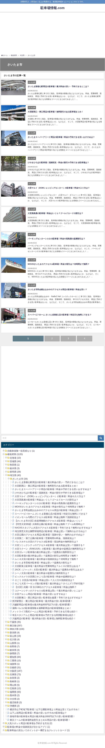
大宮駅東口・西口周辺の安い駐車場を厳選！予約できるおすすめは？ (49, 597)
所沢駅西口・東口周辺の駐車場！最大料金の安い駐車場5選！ (42, 601)
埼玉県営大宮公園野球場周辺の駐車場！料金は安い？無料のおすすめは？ (51, 531)
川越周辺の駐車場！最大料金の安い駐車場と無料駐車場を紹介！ (44, 618)
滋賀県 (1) (15, 664)
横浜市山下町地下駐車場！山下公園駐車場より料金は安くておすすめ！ (45, 709)
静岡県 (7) (15, 653)
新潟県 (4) (15, 632)
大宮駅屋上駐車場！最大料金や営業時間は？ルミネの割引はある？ (47, 566)
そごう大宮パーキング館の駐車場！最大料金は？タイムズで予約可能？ (50, 583)
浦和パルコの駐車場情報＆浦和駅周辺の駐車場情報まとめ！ (41, 608)
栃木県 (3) (15, 468)
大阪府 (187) (16, 671)
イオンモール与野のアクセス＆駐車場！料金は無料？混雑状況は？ (47, 517)
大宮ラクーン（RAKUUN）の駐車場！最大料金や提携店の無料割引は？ (50, 549)
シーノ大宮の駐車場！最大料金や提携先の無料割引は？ (42, 573)
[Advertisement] (52, 34)
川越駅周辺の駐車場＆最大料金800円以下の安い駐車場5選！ (42, 604)
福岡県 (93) (15, 692)
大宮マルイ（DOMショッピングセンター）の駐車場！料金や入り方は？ (59, 188)
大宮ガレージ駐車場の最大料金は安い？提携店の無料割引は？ (45, 552)
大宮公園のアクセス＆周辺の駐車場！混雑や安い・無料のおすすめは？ (50, 535)
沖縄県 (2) (15, 706)
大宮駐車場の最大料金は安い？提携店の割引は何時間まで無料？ (46, 556)
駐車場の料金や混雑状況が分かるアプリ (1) (28, 727)
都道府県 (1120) (15, 454)
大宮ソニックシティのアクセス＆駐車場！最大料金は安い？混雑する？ (50, 545)
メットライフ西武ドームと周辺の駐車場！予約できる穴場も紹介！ (45, 611)
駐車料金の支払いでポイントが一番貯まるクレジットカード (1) (38, 730)
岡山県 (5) (15, 685)
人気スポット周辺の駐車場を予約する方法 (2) (29, 723)
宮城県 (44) (15, 461)
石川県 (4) (15, 639)
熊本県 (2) (15, 695)
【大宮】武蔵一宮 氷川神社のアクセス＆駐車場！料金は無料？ (46, 587)
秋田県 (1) (15, 465)
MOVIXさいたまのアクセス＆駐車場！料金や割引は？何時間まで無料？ (58, 264)
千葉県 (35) (15, 622)
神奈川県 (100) (17, 629)
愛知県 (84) (15, 657)
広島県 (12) (15, 688)
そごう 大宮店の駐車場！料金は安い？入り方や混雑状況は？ (44, 580)
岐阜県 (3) (15, 650)
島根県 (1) (15, 681)
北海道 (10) (15, 458)
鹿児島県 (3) (16, 702)
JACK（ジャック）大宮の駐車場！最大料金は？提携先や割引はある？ (49, 569)
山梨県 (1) (15, 643)
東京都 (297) (16, 625)
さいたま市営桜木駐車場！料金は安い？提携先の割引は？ (43, 563)
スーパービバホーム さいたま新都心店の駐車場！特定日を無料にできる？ (59, 315)
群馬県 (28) (15, 472)
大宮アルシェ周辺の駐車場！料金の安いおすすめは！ (41, 594)
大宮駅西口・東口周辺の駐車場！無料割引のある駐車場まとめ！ (55, 112)
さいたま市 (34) (20, 479)
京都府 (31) (15, 667)
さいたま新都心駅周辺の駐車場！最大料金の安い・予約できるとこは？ (58, 86)
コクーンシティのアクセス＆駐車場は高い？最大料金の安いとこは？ (49, 590)
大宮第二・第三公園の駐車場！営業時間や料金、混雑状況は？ (45, 538)
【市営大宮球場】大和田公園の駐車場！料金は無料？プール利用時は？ (50, 524)
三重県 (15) (15, 660)
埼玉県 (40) (15, 475)
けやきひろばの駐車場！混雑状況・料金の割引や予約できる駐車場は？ (58, 162)
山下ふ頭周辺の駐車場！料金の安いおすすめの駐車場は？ (38, 713)
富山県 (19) (15, 636)
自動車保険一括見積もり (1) (21, 451)
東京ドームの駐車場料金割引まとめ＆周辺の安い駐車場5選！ (40, 720)
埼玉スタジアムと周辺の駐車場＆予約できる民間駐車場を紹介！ (44, 615)
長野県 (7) (15, 646)
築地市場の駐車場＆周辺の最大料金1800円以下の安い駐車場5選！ (42, 716)
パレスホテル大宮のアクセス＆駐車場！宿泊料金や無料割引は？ (46, 541)
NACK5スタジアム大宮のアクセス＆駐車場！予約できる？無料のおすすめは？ (53, 528)
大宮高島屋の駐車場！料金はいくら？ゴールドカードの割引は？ (55, 213)
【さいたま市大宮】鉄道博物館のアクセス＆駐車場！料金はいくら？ (49, 521)
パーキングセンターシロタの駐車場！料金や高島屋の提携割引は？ (56, 239)
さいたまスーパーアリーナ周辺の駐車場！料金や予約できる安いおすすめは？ (61, 137)
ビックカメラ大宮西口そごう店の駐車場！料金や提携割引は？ (45, 576)
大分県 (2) (15, 699)
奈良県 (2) (15, 678)
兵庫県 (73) (15, 674)
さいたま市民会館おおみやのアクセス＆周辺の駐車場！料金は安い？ (57, 289)
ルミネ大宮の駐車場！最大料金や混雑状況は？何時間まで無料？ (46, 559)
